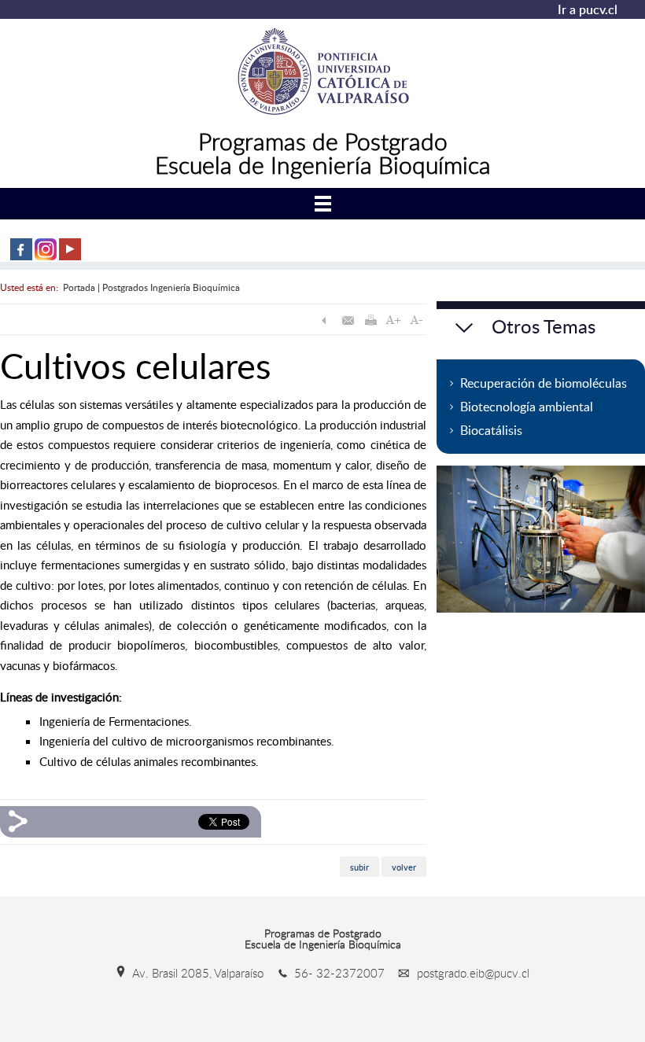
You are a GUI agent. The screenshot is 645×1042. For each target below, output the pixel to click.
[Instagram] (46, 257)
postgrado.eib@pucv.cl (471, 973)
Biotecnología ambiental (526, 406)
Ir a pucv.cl (587, 9)
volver (404, 867)
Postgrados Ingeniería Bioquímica (171, 287)
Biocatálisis (491, 430)
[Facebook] (21, 257)
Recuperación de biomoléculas (543, 383)
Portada (79, 287)
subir (359, 867)
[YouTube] (70, 257)
